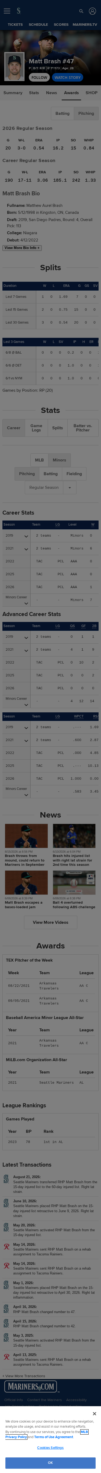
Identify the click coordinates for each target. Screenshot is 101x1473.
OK (50, 1463)
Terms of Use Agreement (53, 1437)
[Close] (94, 1414)
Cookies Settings (50, 1448)
